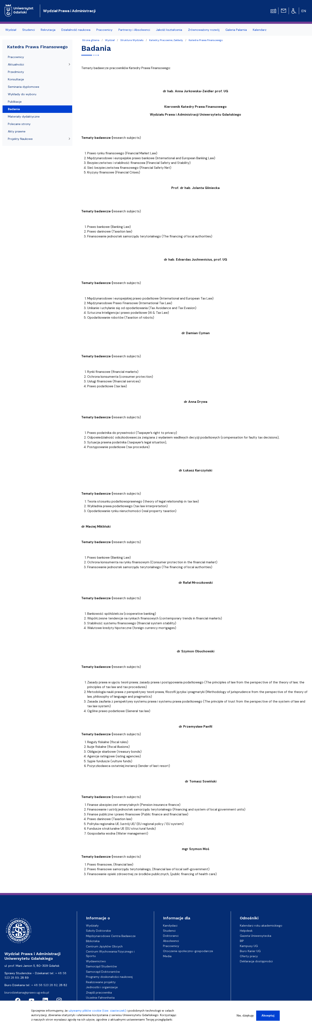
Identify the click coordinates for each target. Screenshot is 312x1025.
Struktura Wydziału (131, 40)
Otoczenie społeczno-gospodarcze (188, 951)
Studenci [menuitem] (28, 30)
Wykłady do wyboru (22, 94)
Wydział (110, 40)
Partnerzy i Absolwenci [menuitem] (134, 30)
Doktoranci (170, 936)
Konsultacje (16, 79)
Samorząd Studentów (101, 966)
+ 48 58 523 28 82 (44, 985)
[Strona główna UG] (19, 7)
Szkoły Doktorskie (98, 931)
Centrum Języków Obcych (104, 946)
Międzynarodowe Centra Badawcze (111, 936)
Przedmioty (16, 72)
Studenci (169, 931)
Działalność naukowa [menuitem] (75, 30)
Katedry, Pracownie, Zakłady (166, 40)
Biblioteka (93, 941)
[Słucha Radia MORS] (273, 10)
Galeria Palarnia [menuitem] (236, 30)
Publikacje (15, 102)
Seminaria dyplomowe (23, 87)
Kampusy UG (249, 946)
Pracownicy (16, 57)
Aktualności (16, 64)
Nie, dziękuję (245, 1015)
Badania (14, 109)
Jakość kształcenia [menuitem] (169, 30)
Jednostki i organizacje (102, 987)
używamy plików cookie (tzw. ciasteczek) (97, 1010)
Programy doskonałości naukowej (109, 977)
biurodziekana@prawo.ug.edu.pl (26, 992)
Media (167, 956)
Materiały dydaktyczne (24, 116)
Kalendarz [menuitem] (259, 30)
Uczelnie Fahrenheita (100, 997)
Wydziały (92, 925)
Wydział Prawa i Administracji (69, 11)
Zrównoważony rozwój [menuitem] (203, 30)
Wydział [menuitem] (10, 30)
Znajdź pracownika (99, 992)
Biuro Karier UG (250, 951)
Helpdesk (246, 931)
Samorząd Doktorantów (103, 972)
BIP (242, 941)
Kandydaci (170, 925)
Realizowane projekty (101, 982)
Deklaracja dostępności (256, 961)
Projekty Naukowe (20, 139)
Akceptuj (267, 1015)
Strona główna (90, 40)
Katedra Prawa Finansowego (206, 40)
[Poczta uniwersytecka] (283, 10)
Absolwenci (171, 941)
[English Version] (304, 11)
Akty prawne (16, 131)
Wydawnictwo (96, 961)
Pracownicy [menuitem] (104, 30)
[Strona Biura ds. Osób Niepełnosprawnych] (293, 11)
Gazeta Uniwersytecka (255, 936)
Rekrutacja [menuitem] (48, 30)
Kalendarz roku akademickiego (261, 925)
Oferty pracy (249, 956)
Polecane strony (19, 124)
